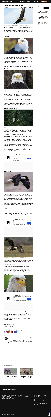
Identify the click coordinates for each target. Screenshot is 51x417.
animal (10, 324)
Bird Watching (8, 365)
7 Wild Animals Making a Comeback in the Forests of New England (43, 12)
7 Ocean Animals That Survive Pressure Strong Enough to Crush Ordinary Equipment (43, 17)
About (5, 335)
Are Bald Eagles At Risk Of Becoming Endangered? (12, 326)
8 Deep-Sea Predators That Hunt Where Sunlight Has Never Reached (43, 20)
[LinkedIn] (30, 337)
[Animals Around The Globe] (9, 1)
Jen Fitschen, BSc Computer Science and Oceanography (26, 7)
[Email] (32, 337)
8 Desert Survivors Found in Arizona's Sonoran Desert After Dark (43, 14)
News (11, 365)
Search (39, 6)
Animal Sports (5, 365)
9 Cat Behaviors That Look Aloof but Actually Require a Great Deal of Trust (43, 23)
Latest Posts (8, 335)
